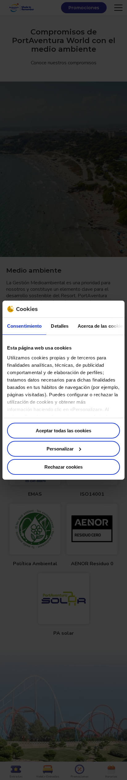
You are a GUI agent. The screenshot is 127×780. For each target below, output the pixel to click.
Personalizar (60, 448)
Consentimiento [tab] (24, 326)
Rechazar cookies (63, 466)
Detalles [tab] (59, 326)
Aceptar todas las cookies (63, 430)
